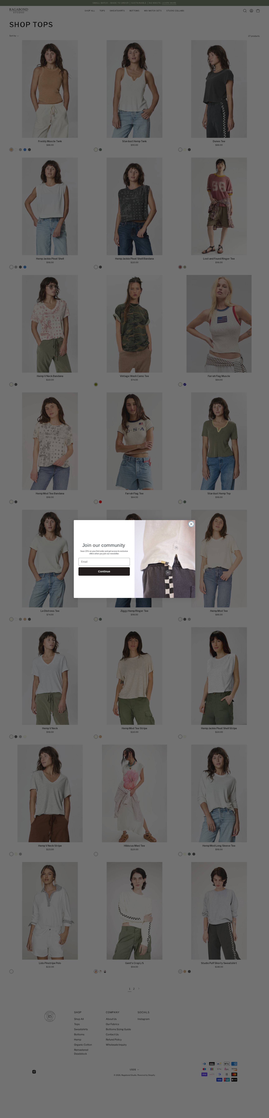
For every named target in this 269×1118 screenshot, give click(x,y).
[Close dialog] (191, 524)
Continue (104, 571)
